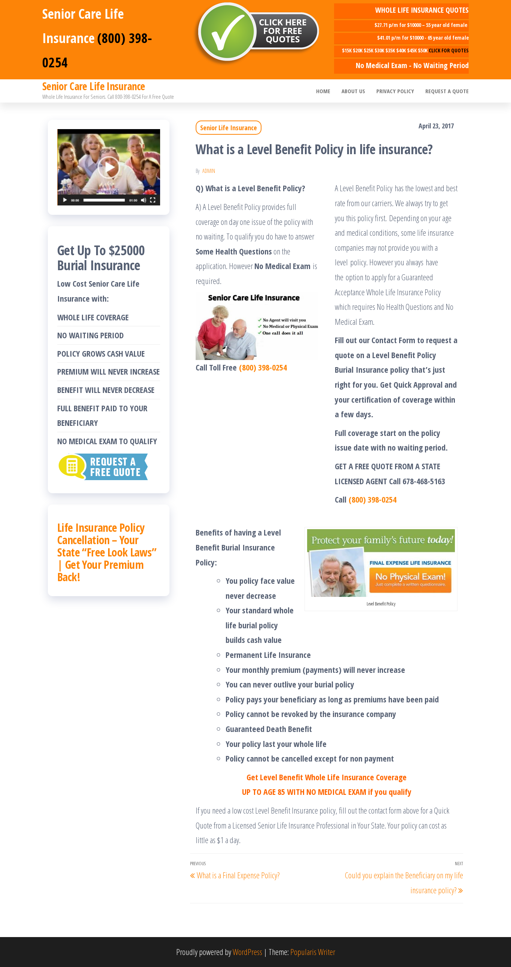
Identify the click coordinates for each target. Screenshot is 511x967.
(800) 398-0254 (263, 367)
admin (208, 170)
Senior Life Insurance (228, 127)
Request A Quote (447, 91)
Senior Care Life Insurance (93, 86)
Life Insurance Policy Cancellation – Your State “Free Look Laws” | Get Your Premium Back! (107, 552)
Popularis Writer (312, 951)
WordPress (247, 951)
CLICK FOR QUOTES (449, 50)
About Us (353, 91)
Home (323, 91)
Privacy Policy (395, 91)
